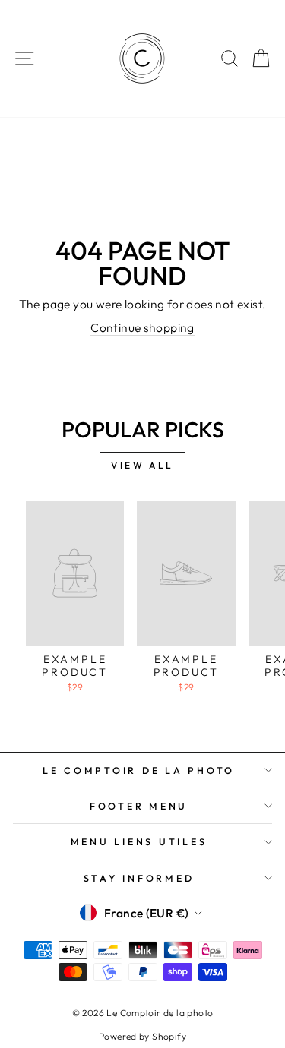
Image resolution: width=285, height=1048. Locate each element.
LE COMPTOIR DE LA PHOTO (139, 770)
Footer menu (139, 806)
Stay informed (139, 878)
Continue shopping (142, 327)
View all (142, 465)
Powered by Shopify (142, 1036)
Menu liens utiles (139, 841)
